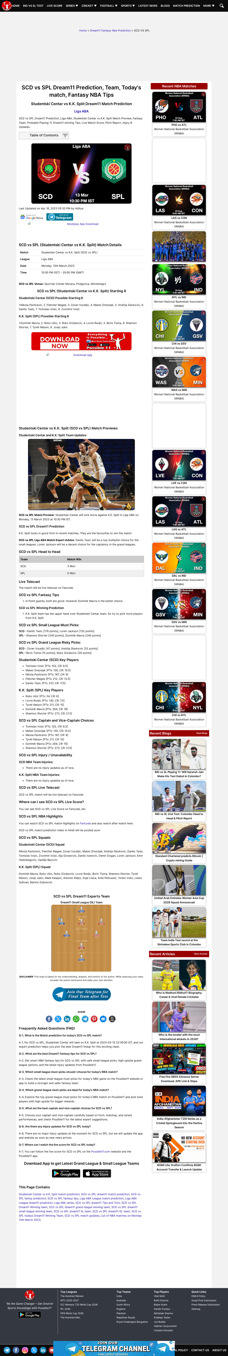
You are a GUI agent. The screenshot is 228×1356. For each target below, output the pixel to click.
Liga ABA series (64, 1202)
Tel (8, 1349)
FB (50, 1018)
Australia (121, 1300)
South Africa (123, 1304)
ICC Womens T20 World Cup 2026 (79, 1304)
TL (86, 1018)
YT (53, 1349)
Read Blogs (201, 733)
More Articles (200, 954)
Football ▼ (109, 5)
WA (77, 1018)
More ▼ (209, 5)
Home (16, 5)
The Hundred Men (70, 1317)
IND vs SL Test (33, 5)
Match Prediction (186, 5)
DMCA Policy (198, 1296)
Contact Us (200, 1350)
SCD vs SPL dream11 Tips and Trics (97, 1202)
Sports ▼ (128, 5)
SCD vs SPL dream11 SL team (72, 1211)
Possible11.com (100, 1151)
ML (104, 1018)
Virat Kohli (159, 1296)
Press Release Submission (205, 1304)
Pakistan (121, 1313)
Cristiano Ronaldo (163, 1330)
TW (59, 1018)
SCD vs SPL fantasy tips (63, 1198)
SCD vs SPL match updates (82, 1215)
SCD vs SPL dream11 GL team (111, 1211)
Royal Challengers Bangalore (132, 1321)
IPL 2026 (65, 1308)
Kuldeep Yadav (162, 1317)
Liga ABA (81, 111)
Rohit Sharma (161, 1300)
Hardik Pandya (162, 1308)
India (119, 1296)
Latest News (147, 5)
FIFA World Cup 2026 (71, 1313)
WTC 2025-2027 (69, 1300)
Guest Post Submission (203, 1300)
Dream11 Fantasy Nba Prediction (110, 30)
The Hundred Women (71, 1296)
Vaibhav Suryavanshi (165, 1326)
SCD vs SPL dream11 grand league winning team (79, 1207)
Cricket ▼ (89, 5)
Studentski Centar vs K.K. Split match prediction (49, 1194)
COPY (113, 1018)
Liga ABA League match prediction (102, 1198)
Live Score (54, 5)
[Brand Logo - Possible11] (29, 1299)
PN (95, 1018)
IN (44, 1349)
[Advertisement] (114, 19)
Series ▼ (72, 5)
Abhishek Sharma (163, 1313)
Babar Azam (160, 1304)
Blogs (165, 5)
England (121, 1308)
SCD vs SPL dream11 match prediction (105, 1194)
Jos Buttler (160, 1321)
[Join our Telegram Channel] (81, 994)
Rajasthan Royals (126, 1317)
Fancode (85, 823)
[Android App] (29, 1318)
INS (26, 1349)
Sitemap (195, 1308)
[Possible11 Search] (222, 6)
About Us (219, 1350)
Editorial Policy (176, 1350)
